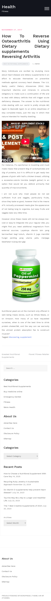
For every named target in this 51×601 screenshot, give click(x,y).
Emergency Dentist (12, 397)
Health (9, 6)
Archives (8, 517)
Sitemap (7, 439)
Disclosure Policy (11, 433)
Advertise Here (10, 423)
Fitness (7, 402)
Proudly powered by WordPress (16, 596)
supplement (25, 337)
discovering (14, 337)
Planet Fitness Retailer (39, 354)
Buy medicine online (13, 391)
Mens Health (9, 407)
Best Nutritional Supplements (16, 64)
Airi (40, 596)
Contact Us (9, 428)
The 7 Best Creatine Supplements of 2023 (23, 506)
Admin (37, 64)
